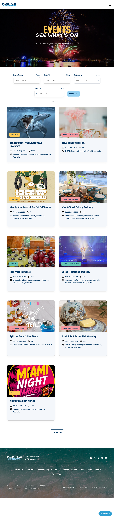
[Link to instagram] (95, 457)
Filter (71, 94)
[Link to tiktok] (98, 457)
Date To (47, 75)
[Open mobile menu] (110, 4)
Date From (18, 75)
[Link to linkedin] (102, 457)
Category (78, 75)
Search (38, 88)
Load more (57, 432)
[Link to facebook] (91, 457)
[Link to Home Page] (9, 4)
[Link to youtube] (106, 457)
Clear (38, 75)
